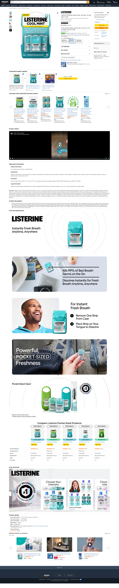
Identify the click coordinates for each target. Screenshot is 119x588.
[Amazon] (5, 2)
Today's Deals (58, 5)
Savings (63, 33)
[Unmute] (108, 158)
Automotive (108, 5)
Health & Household (13, 8)
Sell (73, 5)
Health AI (8, 5)
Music (86, 5)
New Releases (37, 5)
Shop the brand (86, 64)
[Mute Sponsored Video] (40, 550)
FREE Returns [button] (64, 31)
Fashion (77, 5)
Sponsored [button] (11, 535)
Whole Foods (50, 5)
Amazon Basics (22, 5)
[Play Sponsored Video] (59, 544)
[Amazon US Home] (46, 575)
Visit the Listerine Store (66, 13)
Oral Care (19, 8)
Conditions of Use (42, 579)
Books (63, 5)
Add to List (96, 48)
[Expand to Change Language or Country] (63, 575)
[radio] (10, 12)
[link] (33, 78)
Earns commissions (20, 132)
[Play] (10, 158)
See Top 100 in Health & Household (39, 526)
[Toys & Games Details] (104, 5)
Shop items (84, 33)
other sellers (77, 34)
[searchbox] (50, 2)
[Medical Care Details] (17, 5)
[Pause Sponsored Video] (40, 547)
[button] (3, 5)
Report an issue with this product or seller (72, 60)
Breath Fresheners (25, 8)
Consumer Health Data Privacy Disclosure (61, 579)
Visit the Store (72, 509)
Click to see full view (36, 59)
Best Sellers (29, 5)
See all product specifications (68, 57)
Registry (82, 5)
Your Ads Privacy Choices (74, 579)
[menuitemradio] (106, 158)
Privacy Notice (49, 579)
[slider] (57, 158)
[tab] (58, 374)
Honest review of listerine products (21, 134)
